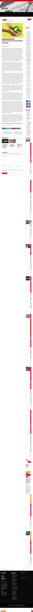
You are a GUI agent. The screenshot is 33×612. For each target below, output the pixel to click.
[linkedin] (27, 104)
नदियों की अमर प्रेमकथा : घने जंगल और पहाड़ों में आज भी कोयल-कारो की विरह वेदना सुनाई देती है (28, 481)
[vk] (30, 107)
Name (3, 166)
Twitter (9, 128)
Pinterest (13, 128)
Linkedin (18, 128)
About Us (5, 13)
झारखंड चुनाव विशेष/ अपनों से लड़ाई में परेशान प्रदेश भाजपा (31, 230)
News (10, 13)
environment (5, 125)
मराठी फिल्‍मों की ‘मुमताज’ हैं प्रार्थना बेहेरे (31, 558)
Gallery (3, 15)
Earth (3, 125)
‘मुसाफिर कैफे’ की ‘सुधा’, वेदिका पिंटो (31, 521)
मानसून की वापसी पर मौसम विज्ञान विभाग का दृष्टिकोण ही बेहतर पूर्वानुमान (5, 146)
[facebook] (27, 101)
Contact (11, 15)
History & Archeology (27, 474)
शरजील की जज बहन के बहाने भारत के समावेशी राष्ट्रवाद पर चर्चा (31, 262)
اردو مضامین (19, 13)
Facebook (4, 128)
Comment (3, 155)
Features (11, 0)
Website (18, 166)
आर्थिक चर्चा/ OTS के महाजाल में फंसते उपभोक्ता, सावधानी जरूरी (19, 146)
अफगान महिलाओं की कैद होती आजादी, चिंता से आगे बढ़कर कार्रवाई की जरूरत (29, 127)
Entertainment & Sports (28, 472)
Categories (13, 13)
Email (10, 166)
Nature (8, 0)
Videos (28, 13)
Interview (7, 15)
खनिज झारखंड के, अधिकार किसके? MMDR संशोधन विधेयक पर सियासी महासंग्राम (29, 133)
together (10, 125)
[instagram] (29, 104)
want (11, 125)
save (8, 125)
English (24, 13)
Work (13, 125)
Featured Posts (27, 465)
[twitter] (29, 101)
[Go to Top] (32, 611)
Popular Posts (28, 139)
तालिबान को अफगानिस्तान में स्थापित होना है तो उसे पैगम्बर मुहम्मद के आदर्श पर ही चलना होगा (31, 203)
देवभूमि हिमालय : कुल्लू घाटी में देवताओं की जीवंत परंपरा (12, 145)
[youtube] (27, 107)
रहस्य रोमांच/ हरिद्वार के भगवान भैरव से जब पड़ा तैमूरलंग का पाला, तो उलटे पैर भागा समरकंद (18, 133)
